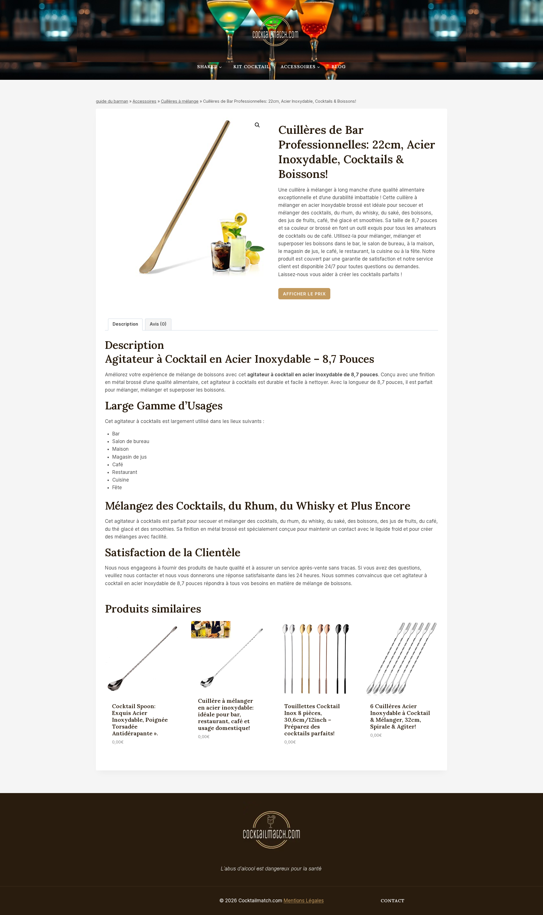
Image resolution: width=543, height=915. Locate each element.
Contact (393, 900)
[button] (257, 125)
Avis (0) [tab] (158, 324)
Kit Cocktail (251, 66)
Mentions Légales (304, 900)
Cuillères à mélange (180, 101)
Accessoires (144, 101)
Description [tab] (125, 324)
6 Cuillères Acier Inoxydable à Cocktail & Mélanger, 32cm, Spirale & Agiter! (400, 716)
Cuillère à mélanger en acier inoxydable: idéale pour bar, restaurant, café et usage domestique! (226, 714)
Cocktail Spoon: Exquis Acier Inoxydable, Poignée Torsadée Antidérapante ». (140, 720)
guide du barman (112, 101)
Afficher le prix (304, 294)
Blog (338, 66)
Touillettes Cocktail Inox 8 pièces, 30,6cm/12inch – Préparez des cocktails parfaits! (312, 720)
